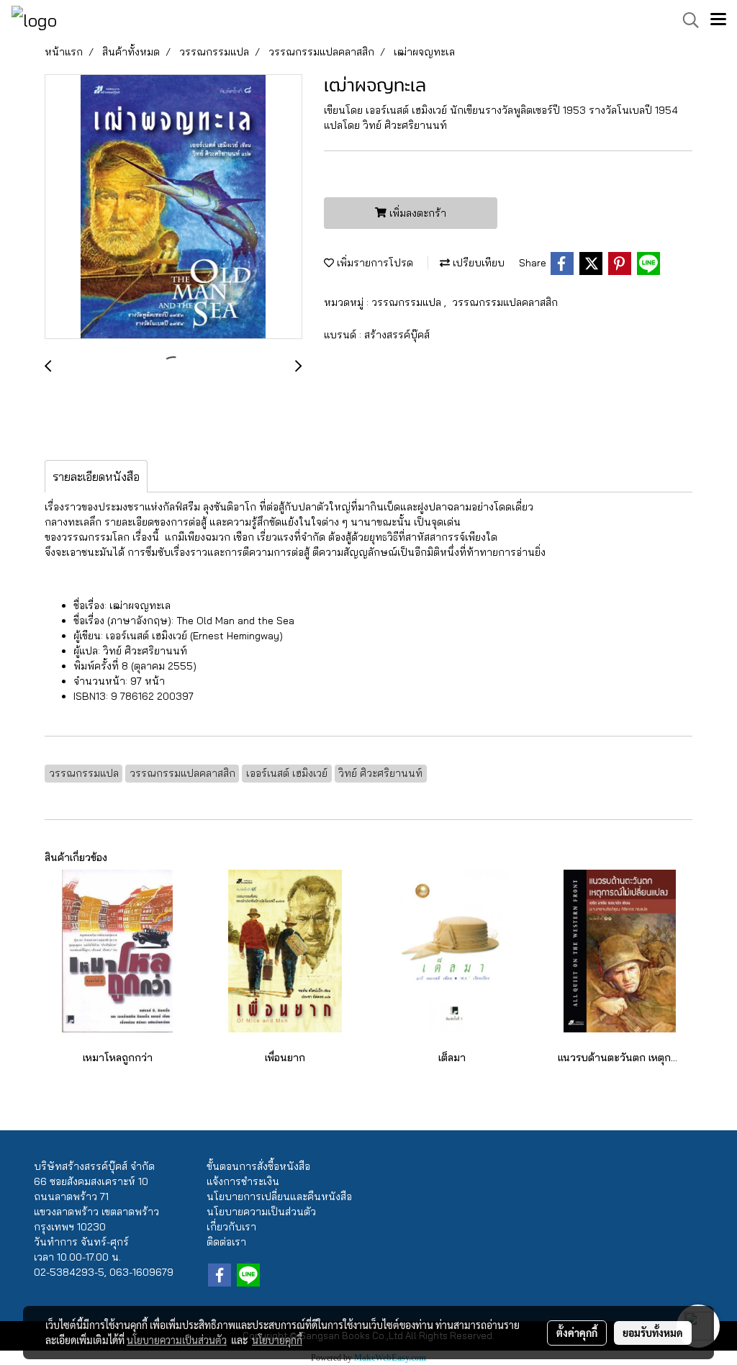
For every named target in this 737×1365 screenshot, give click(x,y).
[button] (686, 20)
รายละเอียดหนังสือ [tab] (96, 476)
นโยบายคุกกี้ (277, 1339)
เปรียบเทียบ (477, 262)
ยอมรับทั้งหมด (653, 1332)
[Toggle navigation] (718, 20)
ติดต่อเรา (226, 1241)
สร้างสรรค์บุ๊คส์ (397, 334)
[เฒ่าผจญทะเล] (173, 207)
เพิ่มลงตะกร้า (416, 213)
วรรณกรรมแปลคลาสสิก (505, 302)
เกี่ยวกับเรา (231, 1226)
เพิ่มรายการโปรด (373, 262)
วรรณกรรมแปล (407, 302)
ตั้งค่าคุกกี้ (576, 1332)
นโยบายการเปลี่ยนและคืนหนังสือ (279, 1196)
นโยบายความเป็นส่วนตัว (261, 1211)
